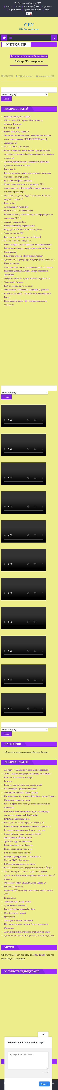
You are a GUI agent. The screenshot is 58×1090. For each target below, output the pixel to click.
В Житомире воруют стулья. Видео (19, 863)
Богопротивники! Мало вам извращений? (23, 784)
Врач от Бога (9, 203)
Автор (18, 6)
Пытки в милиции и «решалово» (18, 848)
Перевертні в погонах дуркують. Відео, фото (24, 822)
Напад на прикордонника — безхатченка (22, 856)
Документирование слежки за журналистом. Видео (27, 931)
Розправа (8, 781)
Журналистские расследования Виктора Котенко (29, 56)
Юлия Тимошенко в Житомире (18, 777)
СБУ (29, 24)
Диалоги (8, 879)
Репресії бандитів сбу (13, 886)
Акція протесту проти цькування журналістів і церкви (28, 267)
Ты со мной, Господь (13, 282)
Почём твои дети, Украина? (16, 131)
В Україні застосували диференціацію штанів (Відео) (28, 867)
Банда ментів (10, 169)
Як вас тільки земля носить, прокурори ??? (23, 184)
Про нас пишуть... (12, 263)
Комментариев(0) (46, 76)
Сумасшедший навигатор (15, 905)
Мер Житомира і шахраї (15, 912)
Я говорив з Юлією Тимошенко (18, 920)
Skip (35, 1084)
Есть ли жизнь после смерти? (17, 852)
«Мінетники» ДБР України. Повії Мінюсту (23, 120)
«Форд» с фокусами (13, 124)
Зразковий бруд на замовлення (18, 841)
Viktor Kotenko (25, 76)
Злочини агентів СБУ (13, 233)
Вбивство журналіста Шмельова (18, 845)
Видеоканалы (47, 6)
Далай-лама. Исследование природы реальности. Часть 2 (29, 875)
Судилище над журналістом (16, 176)
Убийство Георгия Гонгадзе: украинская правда (25, 871)
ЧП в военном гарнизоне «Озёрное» (20, 788)
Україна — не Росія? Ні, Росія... (18, 240)
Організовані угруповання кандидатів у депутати (26, 289)
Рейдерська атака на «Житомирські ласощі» (23, 255)
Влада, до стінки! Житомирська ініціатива (23, 229)
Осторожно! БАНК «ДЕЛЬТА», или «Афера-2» (25, 882)
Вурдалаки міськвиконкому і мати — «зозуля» (24, 830)
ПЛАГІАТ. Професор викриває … (19, 180)
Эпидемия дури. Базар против (17, 901)
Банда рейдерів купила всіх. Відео (19, 909)
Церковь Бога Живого (32, 9)
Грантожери (9, 916)
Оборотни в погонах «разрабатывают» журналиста (26, 278)
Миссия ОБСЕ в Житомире (16, 146)
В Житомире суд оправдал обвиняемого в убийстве (27, 826)
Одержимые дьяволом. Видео (17, 799)
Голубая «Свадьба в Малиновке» (18, 210)
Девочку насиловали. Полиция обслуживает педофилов (29, 935)
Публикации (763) (31, 6)
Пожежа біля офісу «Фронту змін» (19, 225)
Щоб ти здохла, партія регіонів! (18, 285)
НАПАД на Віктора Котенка (16, 818)
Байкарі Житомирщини (29, 61)
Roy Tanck (40, 954)
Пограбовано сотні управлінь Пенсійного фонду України (30, 796)
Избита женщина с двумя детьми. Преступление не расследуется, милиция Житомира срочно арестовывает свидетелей (29, 154)
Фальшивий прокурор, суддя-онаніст (21, 792)
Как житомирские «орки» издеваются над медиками (27, 173)
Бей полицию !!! (11, 127)
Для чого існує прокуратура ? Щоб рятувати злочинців (29, 259)
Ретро (47, 9)
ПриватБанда (10, 897)
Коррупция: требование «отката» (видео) (22, 236)
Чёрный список (15, 9)
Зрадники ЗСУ (10, 142)
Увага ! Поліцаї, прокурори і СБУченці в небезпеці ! (27, 773)
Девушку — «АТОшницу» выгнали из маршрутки (26, 769)
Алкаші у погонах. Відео (15, 221)
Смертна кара (10, 251)
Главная (9, 6)
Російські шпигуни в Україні (17, 116)
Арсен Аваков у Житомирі (16, 206)
